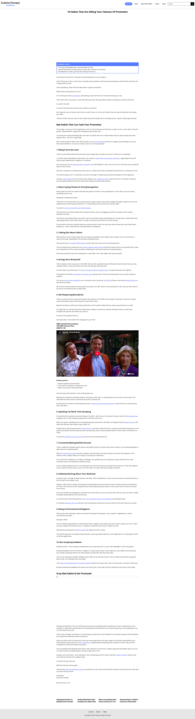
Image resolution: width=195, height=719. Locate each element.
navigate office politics (78, 243)
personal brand (99, 142)
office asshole (80, 530)
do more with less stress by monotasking (98, 499)
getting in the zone (71, 503)
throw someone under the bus (93, 247)
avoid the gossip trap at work (74, 437)
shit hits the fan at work (68, 453)
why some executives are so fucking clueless (75, 563)
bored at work (86, 428)
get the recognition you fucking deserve (78, 208)
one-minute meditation (72, 280)
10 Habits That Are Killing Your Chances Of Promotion (97, 11)
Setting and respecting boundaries (102, 403)
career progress (121, 655)
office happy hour (132, 416)
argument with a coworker (81, 164)
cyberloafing (76, 96)
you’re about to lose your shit (82, 274)
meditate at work (102, 179)
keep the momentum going (75, 669)
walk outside (67, 179)
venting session (131, 280)
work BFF (107, 280)
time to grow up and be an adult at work (94, 270)
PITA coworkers (85, 642)
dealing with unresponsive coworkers (107, 158)
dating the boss (129, 422)
